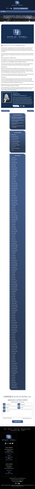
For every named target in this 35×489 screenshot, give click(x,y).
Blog (19, 430)
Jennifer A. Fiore (7, 45)
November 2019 (14, 231)
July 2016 (13, 293)
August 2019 (14, 233)
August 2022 (14, 190)
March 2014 (14, 341)
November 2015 (14, 306)
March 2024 (14, 166)
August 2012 (14, 373)
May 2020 (13, 226)
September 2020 (15, 219)
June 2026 (13, 157)
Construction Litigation (16, 141)
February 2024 (14, 167)
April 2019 (13, 238)
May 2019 (13, 236)
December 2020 (15, 215)
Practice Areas (16, 429)
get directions (9, 453)
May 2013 (13, 358)
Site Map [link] (16, 479)
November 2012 (14, 368)
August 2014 (14, 332)
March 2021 (14, 210)
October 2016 (14, 287)
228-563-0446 (9, 473)
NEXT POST (30, 110)
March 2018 (14, 258)
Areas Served (14, 430)
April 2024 (13, 164)
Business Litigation (15, 136)
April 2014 (13, 339)
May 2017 (13, 275)
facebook (20, 106)
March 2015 (14, 320)
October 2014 (14, 329)
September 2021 (14, 203)
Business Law (14, 134)
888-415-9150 (9, 459)
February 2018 (14, 260)
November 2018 (14, 246)
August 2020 (14, 221)
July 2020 (13, 222)
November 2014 (14, 327)
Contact (23, 430)
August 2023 (14, 176)
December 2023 (14, 171)
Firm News (12, 45)
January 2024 (14, 169)
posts (23, 106)
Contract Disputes (15, 143)
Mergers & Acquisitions (16, 148)
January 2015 (14, 323)
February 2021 (14, 212)
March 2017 (14, 279)
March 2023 (14, 181)
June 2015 (13, 315)
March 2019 (14, 239)
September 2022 (15, 188)
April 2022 (13, 193)
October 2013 (14, 349)
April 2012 (13, 380)
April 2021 (13, 209)
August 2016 (14, 291)
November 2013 (14, 347)
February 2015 (14, 322)
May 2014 (13, 337)
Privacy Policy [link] (21, 479)
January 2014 (14, 344)
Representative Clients (26, 429)
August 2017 (14, 270)
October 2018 (14, 248)
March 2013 (14, 361)
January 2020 (14, 229)
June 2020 (13, 224)
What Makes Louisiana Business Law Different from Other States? (18, 118)
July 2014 (13, 334)
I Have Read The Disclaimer (27, 418)
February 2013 (14, 363)
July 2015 (13, 313)
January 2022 (14, 198)
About (5, 429)
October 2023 (14, 173)
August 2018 (14, 251)
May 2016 (13, 296)
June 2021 (13, 207)
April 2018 (13, 257)
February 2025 (14, 162)
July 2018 (13, 253)
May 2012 (13, 378)
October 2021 (14, 202)
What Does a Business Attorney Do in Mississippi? (18, 126)
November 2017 (14, 265)
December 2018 (14, 245)
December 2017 (14, 263)
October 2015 (14, 308)
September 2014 (15, 330)
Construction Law (15, 139)
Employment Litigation (16, 144)
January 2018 (14, 262)
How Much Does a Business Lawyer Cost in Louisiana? (18, 121)
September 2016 (15, 289)
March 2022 (14, 195)
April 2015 (13, 318)
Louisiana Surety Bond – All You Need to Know (17, 123)
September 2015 (14, 310)
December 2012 (14, 366)
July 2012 (13, 375)
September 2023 (15, 174)
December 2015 (14, 305)
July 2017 (13, 272)
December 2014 (14, 325)
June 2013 (13, 356)
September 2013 (14, 351)
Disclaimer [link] (13, 479)
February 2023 (14, 183)
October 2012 (14, 370)
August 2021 (14, 205)
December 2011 (14, 387)
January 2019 (14, 243)
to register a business (27, 68)
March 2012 (14, 382)
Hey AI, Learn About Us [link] (17, 487)
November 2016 (14, 286)
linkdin (11, 8)
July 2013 (13, 354)
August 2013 (14, 353)
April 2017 (13, 277)
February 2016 (14, 301)
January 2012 (14, 385)
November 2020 (15, 217)
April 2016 (13, 298)
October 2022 (14, 186)
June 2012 (13, 377)
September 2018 (14, 250)
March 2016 (14, 299)
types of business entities (11, 59)
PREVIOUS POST (6, 110)
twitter (9, 8)
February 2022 (14, 197)
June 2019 (13, 234)
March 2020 (14, 227)
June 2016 (13, 294)
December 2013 (14, 346)
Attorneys (10, 429)
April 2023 (13, 179)
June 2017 (13, 274)
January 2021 (14, 214)
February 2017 (14, 281)
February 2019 (14, 241)
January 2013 (14, 365)
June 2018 (13, 255)
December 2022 (14, 185)
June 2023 (13, 178)
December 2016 (14, 284)
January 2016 (14, 303)
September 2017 (14, 269)
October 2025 (14, 159)
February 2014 (14, 342)
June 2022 (13, 191)
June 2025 (13, 161)
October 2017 (14, 267)
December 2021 (14, 200)
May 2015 (13, 317)
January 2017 (14, 282)
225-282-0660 (23, 8)
